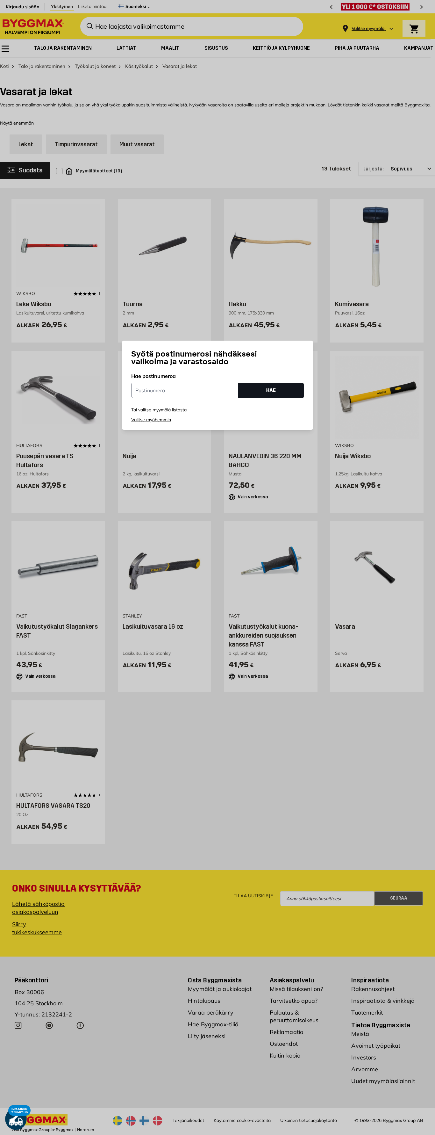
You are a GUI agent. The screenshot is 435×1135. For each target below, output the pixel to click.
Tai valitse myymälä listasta (159, 410)
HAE (271, 390)
